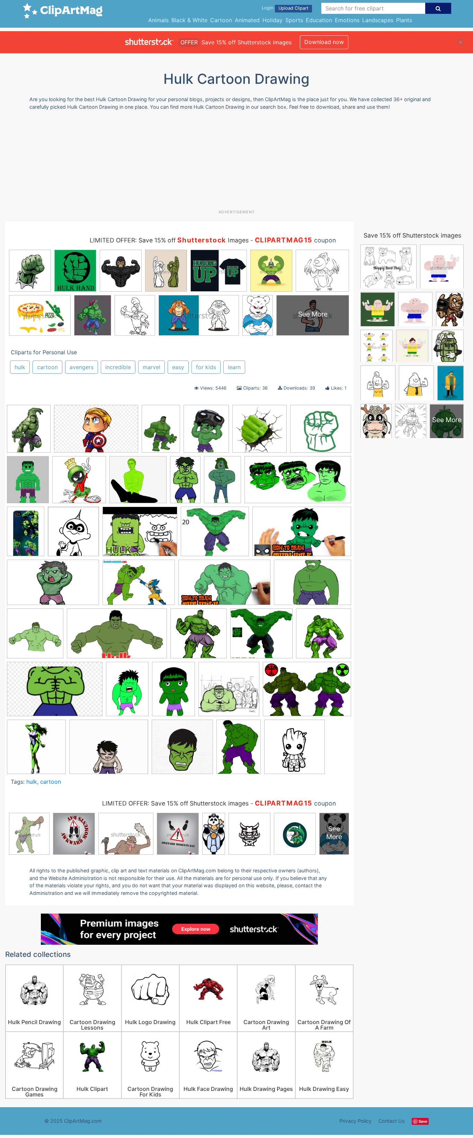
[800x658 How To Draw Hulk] (215, 534)
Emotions (347, 20)
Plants (404, 20)
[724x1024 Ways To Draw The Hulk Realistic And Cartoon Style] (161, 432)
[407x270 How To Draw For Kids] (312, 585)
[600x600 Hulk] (323, 636)
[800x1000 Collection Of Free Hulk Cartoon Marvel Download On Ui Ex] (28, 432)
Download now (324, 41)
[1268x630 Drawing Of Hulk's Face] (298, 482)
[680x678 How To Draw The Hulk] (35, 637)
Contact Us (391, 1121)
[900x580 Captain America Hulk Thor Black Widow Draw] (96, 432)
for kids (206, 367)
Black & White (189, 20)
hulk (20, 367)
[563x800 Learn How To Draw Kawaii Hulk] (173, 692)
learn (234, 367)
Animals (158, 20)
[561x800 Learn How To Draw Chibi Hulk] (127, 692)
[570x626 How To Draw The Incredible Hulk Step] (73, 534)
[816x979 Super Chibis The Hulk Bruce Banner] (206, 432)
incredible (118, 367)
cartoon (47, 367)
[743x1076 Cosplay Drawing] (222, 482)
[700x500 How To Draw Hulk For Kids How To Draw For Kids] (139, 585)
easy (178, 367)
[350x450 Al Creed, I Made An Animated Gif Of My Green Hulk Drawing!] (27, 482)
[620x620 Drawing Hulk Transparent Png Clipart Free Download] (259, 432)
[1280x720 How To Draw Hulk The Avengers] (302, 534)
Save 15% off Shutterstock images (412, 235)
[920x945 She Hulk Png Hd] (36, 750)
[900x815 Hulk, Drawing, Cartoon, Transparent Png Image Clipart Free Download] (261, 637)
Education (319, 20)
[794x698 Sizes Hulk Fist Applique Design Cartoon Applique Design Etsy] (321, 431)
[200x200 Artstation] (79, 482)
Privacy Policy (355, 1121)
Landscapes (377, 20)
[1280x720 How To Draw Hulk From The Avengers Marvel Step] (117, 637)
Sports (294, 20)
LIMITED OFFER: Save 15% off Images (169, 240)
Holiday (272, 20)
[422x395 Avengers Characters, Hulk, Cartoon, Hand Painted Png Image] (138, 482)
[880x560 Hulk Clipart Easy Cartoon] (54, 692)
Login (267, 7)
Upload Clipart (293, 8)
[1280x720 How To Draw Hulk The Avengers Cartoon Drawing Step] (53, 586)
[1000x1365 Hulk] (238, 750)
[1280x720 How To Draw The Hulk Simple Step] (224, 586)
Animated (247, 20)
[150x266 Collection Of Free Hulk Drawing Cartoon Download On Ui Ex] (185, 482)
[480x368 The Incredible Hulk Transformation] (109, 750)
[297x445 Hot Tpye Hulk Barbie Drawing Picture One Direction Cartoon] (25, 534)
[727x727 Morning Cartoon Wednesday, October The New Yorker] (229, 692)
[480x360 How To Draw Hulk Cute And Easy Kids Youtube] (140, 535)
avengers (81, 367)
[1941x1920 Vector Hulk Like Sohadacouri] (182, 750)
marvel (151, 367)
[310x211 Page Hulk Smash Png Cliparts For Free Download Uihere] (307, 692)
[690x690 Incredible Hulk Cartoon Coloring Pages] (294, 750)
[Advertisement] (236, 162)
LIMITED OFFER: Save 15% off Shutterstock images (175, 803)
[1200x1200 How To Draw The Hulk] (198, 637)
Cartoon (221, 20)
